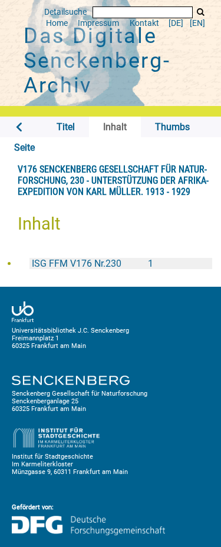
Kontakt (144, 23)
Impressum (98, 23)
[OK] (200, 12)
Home (57, 23)
